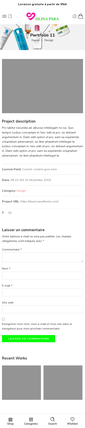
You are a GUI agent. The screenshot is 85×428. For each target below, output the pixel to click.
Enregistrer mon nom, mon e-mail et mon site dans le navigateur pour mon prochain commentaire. (37, 326)
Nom (6, 269)
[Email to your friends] (9, 213)
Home (36, 40)
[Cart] (80, 16)
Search (52, 424)
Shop (10, 424)
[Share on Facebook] (3, 213)
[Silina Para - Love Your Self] (42, 16)
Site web (7, 302)
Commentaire (12, 249)
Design (48, 40)
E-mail (7, 286)
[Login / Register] (74, 16)
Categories (31, 424)
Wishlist (72, 424)
